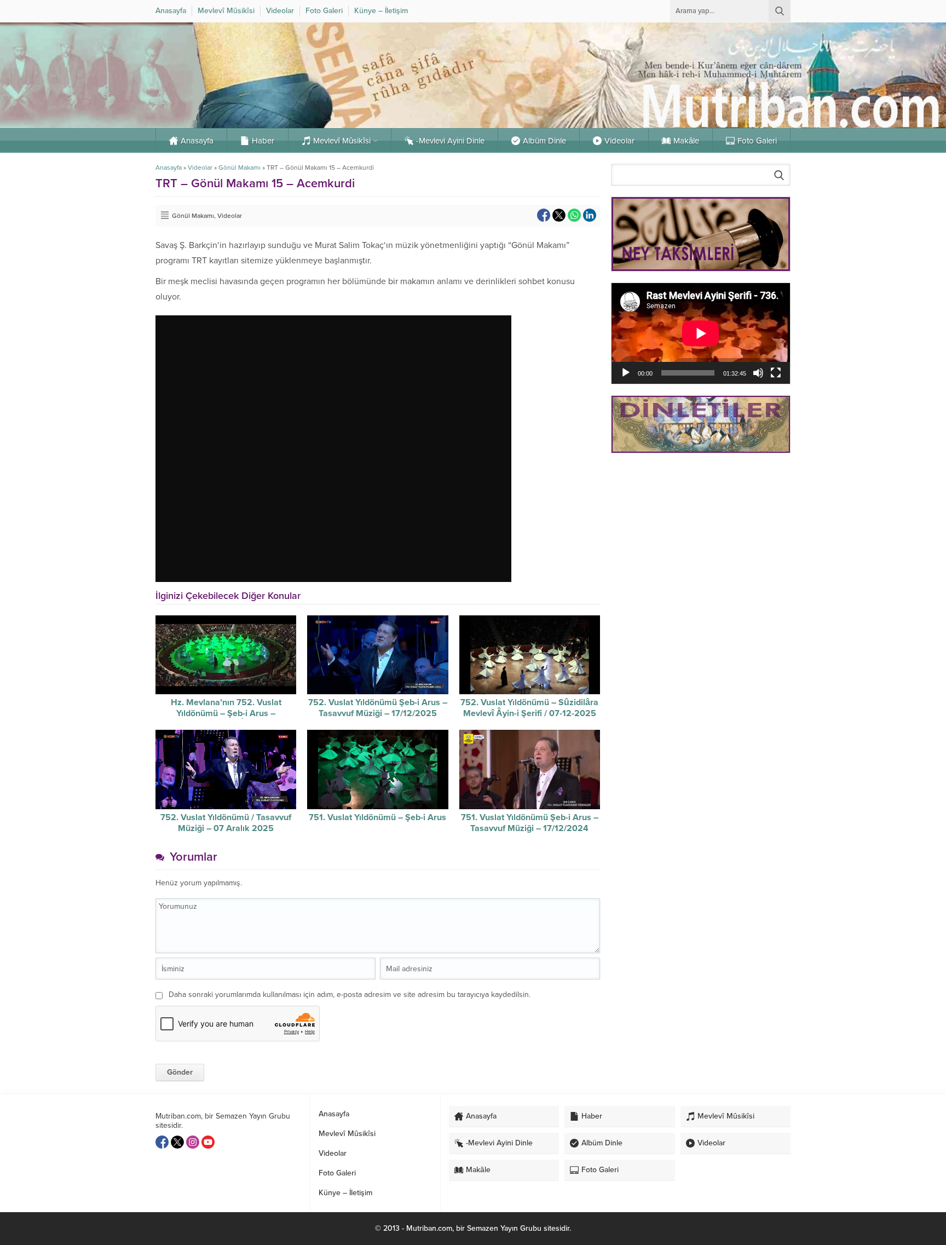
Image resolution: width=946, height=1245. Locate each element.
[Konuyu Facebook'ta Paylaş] (543, 215)
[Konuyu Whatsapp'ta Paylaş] (574, 215)
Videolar (200, 167)
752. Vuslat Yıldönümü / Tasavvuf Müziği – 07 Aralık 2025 (225, 823)
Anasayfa (168, 167)
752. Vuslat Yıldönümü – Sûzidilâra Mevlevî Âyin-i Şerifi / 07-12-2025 (529, 708)
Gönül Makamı (239, 167)
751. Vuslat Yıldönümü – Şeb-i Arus (377, 817)
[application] (701, 333)
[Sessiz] (758, 372)
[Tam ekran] (775, 372)
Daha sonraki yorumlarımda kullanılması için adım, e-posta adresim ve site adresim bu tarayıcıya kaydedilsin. (349, 994)
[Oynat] (625, 372)
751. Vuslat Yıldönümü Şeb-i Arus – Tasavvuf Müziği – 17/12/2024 (529, 823)
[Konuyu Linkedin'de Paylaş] (589, 215)
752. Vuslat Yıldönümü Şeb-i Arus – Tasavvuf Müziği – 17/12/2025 (377, 708)
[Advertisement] (701, 539)
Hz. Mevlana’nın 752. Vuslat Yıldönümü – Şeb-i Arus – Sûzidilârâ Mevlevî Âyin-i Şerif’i (226, 713)
